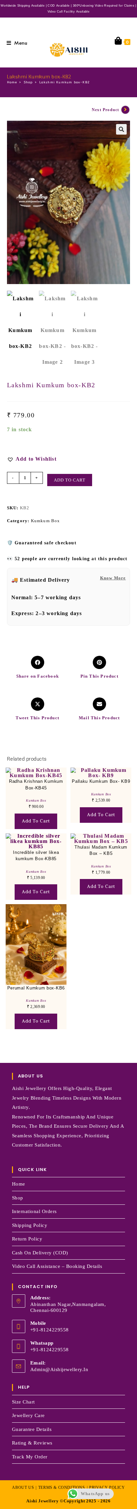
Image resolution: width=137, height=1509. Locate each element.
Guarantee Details (32, 1429)
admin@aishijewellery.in (59, 1369)
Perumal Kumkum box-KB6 (36, 987)
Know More (113, 577)
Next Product (105, 109)
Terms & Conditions (61, 1487)
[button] (121, 129)
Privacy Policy (107, 1487)
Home (18, 1184)
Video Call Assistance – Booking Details (57, 1266)
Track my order (30, 1456)
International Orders (34, 1211)
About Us (23, 1487)
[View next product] (125, 109)
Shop (17, 1197)
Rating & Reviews (32, 1443)
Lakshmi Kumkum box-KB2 (64, 82)
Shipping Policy (30, 1225)
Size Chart (23, 1401)
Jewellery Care (28, 1415)
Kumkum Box (45, 520)
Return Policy (27, 1238)
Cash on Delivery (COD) (40, 1252)
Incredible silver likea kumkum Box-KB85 (36, 855)
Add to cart (69, 480)
